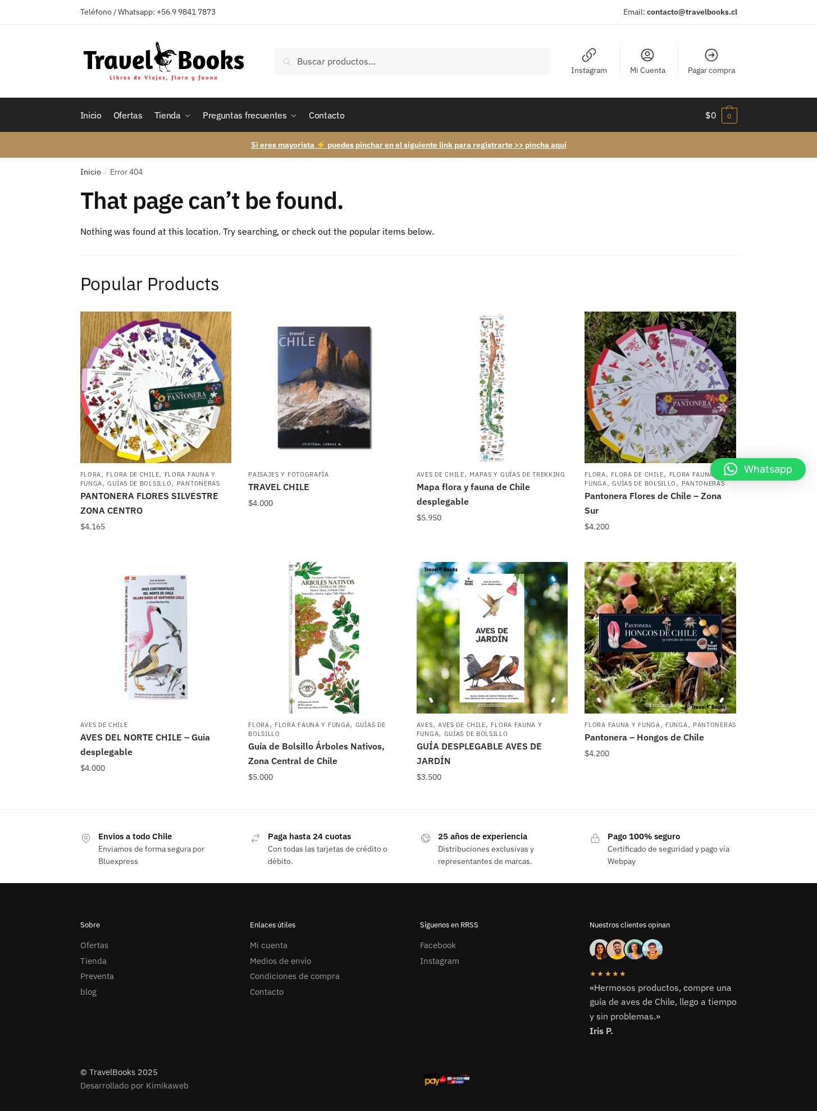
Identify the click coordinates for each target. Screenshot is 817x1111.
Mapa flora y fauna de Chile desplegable (473, 494)
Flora (91, 474)
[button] (758, 469)
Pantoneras (198, 483)
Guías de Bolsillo (139, 483)
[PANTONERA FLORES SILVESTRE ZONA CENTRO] (156, 387)
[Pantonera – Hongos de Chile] (660, 638)
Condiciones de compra (295, 976)
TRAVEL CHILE (278, 486)
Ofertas (94, 945)
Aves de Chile (440, 474)
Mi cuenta (268, 945)
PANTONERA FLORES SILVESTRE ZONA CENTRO (149, 503)
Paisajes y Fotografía (288, 474)
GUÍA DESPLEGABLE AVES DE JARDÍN (479, 753)
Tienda (93, 960)
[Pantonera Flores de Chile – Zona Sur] (660, 387)
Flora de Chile (132, 474)
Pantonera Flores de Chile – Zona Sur (653, 503)
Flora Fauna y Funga (312, 725)
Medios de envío (280, 960)
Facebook (438, 945)
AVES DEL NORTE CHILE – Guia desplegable (145, 744)
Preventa (97, 976)
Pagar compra (711, 70)
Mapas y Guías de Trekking (517, 474)
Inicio (90, 172)
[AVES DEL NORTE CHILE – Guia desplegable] (156, 638)
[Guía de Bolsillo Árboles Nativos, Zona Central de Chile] (324, 638)
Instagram (589, 70)
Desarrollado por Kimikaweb (134, 1085)
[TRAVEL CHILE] (324, 387)
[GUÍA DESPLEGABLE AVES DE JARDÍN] (492, 638)
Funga (676, 725)
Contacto (267, 991)
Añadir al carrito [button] (155, 549)
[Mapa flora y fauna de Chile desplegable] (492, 387)
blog (88, 991)
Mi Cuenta (647, 70)
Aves (425, 725)
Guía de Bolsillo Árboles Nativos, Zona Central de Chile (316, 753)
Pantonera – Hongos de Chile (644, 737)
